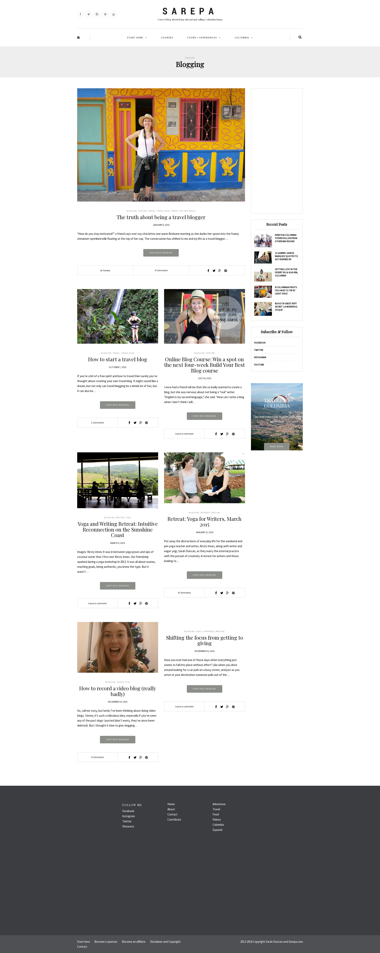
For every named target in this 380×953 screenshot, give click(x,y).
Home (171, 804)
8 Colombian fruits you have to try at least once (286, 290)
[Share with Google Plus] (219, 270)
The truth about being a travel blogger (161, 217)
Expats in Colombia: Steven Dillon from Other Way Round (286, 238)
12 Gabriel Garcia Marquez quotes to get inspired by (286, 256)
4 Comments (161, 270)
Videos (120, 682)
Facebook (260, 342)
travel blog (163, 211)
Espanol (217, 830)
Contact (172, 814)
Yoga (128, 517)
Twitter (258, 349)
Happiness (209, 631)
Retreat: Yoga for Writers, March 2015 (204, 521)
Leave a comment (184, 433)
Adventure (219, 804)
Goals (199, 631)
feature (142, 211)
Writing (120, 517)
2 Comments (97, 422)
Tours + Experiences (202, 37)
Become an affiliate (133, 941)
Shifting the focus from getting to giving (204, 640)
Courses (167, 37)
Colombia (242, 37)
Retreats (205, 512)
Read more (276, 446)
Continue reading (161, 252)
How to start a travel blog (117, 359)
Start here (135, 37)
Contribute (174, 819)
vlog (127, 682)
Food (216, 814)
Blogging (131, 211)
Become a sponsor (105, 941)
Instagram (260, 357)
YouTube (259, 364)
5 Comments (97, 757)
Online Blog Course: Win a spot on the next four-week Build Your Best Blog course (204, 365)
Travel (151, 211)
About (171, 809)
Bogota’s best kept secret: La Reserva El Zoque (286, 306)
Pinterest (128, 826)
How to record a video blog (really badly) (117, 691)
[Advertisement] (277, 150)
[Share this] (208, 270)
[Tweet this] (214, 270)
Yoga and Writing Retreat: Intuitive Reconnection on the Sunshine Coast (118, 529)
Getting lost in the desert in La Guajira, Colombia (286, 272)
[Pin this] (225, 270)
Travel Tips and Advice (183, 211)
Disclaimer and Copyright (165, 941)
